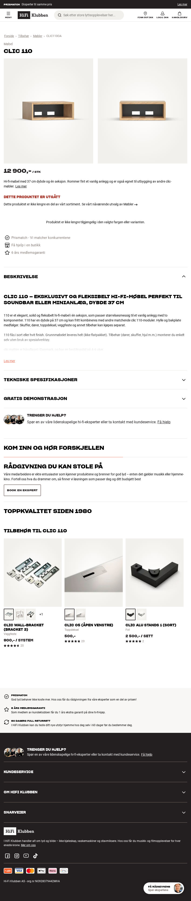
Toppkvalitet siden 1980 (48, 511)
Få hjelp (164, 422)
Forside (9, 36)
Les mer (21, 186)
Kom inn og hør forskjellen (54, 447)
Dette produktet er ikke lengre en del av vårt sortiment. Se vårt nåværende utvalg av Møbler (68, 204)
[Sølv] (70, 614)
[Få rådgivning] (178, 888)
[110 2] (142, 111)
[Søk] (59, 15)
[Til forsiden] (33, 15)
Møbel (8, 44)
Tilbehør (23, 36)
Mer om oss (28, 845)
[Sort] (31, 614)
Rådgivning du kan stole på (53, 466)
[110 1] (48, 111)
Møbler (37, 36)
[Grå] (9, 614)
